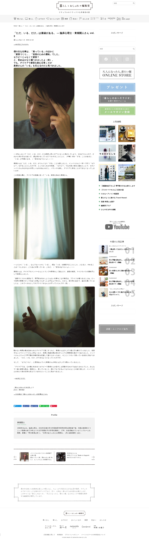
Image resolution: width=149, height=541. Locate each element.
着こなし (20, 19)
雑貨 (66, 19)
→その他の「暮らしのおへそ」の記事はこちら (31, 394)
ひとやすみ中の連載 (108, 209)
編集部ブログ (106, 205)
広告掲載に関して (49, 534)
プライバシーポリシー (72, 534)
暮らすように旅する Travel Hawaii (114, 198)
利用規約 (60, 534)
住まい (75, 19)
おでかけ (42, 19)
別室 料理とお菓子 (108, 201)
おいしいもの (55, 19)
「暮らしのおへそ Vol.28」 (22, 387)
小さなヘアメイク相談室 (110, 194)
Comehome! (113, 256)
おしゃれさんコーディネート (117, 246)
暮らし (31, 19)
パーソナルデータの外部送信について (93, 534)
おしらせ (86, 19)
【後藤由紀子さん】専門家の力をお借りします (118, 186)
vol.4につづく (20, 378)
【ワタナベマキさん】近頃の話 (112, 190)
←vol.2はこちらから (21, 44)
